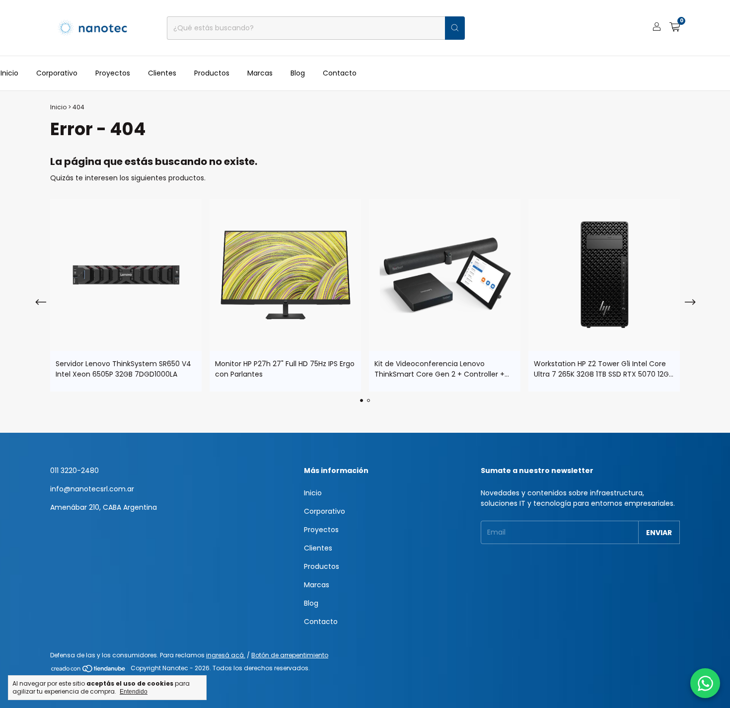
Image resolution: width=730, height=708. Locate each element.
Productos (211, 73)
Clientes (162, 73)
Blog (298, 73)
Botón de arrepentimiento (289, 655)
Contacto (340, 73)
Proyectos (112, 73)
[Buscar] (455, 28)
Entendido (133, 691)
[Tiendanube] (88, 670)
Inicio (9, 73)
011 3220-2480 (74, 470)
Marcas (260, 73)
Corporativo (56, 73)
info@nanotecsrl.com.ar (92, 489)
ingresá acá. (225, 655)
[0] (674, 28)
